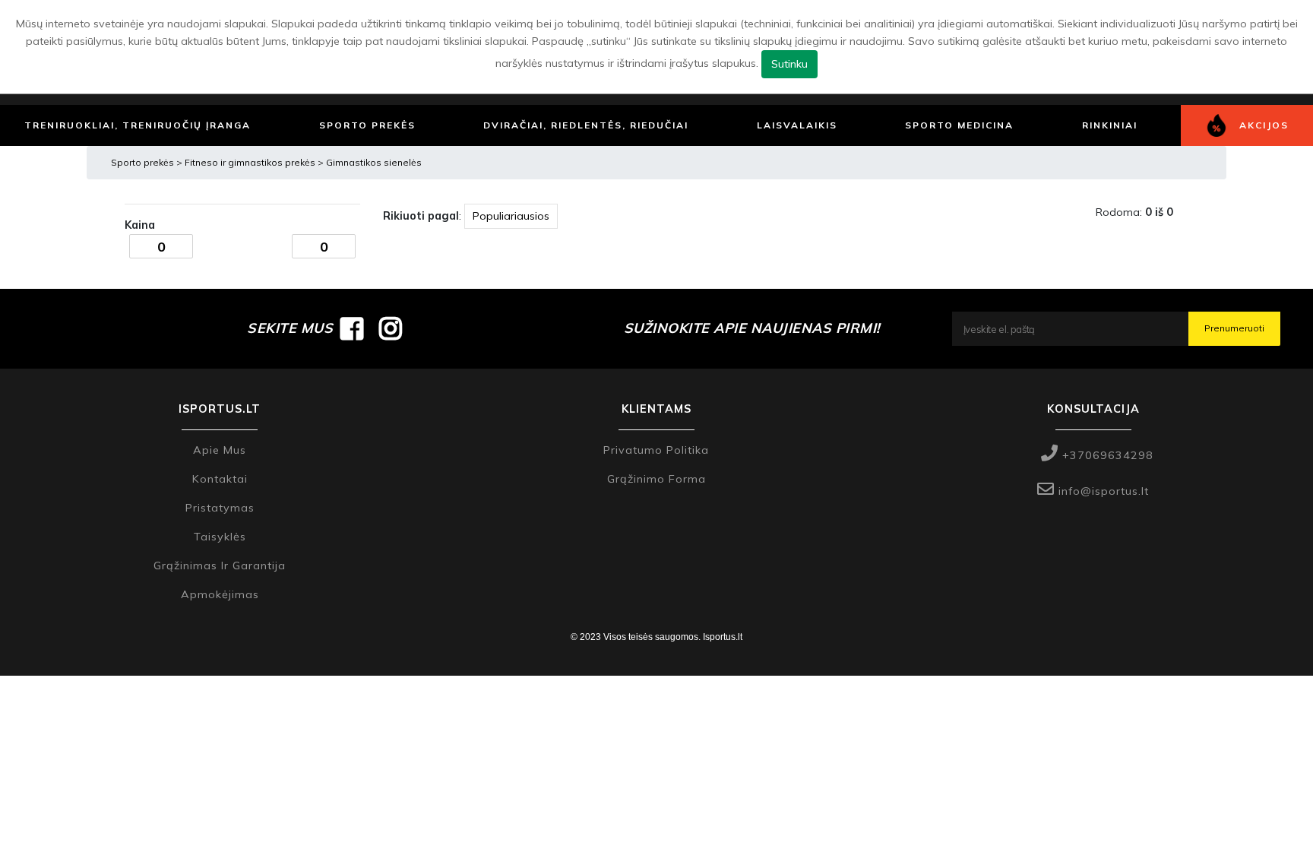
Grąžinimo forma (656, 479)
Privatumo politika (656, 450)
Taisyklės (220, 536)
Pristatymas (220, 508)
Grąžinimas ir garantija (219, 565)
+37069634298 (1105, 455)
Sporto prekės (142, 162)
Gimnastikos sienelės (374, 162)
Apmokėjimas (220, 594)
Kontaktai (220, 479)
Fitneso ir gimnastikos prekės (251, 162)
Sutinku (789, 64)
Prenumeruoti (1234, 328)
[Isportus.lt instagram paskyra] (391, 328)
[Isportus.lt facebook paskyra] (352, 328)
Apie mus (219, 450)
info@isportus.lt (1102, 491)
